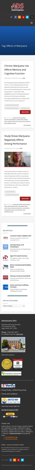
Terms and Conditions (9, 394)
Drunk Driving (11, 191)
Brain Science (22, 117)
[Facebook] (15, 17)
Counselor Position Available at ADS (20, 236)
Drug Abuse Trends (9, 206)
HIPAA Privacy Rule (19, 390)
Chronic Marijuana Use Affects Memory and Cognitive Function (16, 69)
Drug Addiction (8, 121)
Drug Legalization (19, 206)
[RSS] (19, 17)
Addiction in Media (18, 204)
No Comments (27, 125)
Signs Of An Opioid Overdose (18, 256)
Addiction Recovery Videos (17, 432)
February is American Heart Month (20, 276)
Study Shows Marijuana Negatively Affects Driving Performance (17, 139)
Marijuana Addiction (24, 121)
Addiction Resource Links (16, 430)
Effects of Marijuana (12, 108)
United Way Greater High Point (10, 406)
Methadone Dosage (11, 428)
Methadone (29, 432)
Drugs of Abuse (6, 426)
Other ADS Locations (8, 355)
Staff (23, 78)
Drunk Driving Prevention (15, 208)
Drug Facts (16, 121)
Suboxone (5, 433)
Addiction (15, 117)
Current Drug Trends (22, 119)
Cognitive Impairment (12, 105)
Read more (25, 112)
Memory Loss (25, 108)
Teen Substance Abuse (10, 123)
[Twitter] (27, 17)
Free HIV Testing (16, 426)
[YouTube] (23, 17)
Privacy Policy (6, 390)
